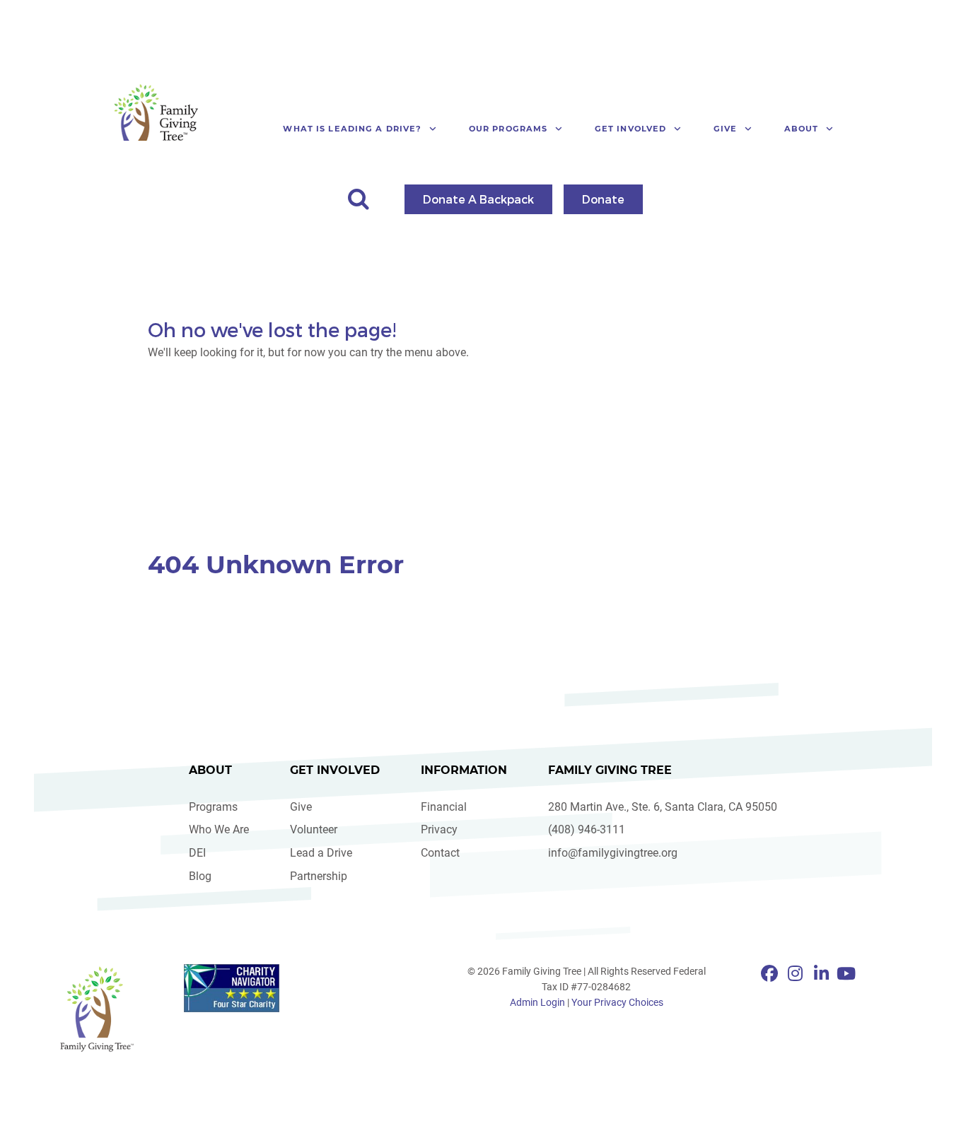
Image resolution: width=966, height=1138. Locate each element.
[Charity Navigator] (231, 988)
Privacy (439, 829)
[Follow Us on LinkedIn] (823, 974)
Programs (213, 807)
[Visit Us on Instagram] (797, 974)
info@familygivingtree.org (612, 853)
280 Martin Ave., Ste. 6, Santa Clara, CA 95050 (662, 807)
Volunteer (313, 829)
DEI (197, 853)
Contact (440, 853)
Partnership (318, 876)
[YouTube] (846, 974)
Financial (444, 807)
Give (301, 807)
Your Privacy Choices (617, 1003)
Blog (200, 876)
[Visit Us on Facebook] (772, 974)
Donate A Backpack (478, 199)
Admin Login (537, 1003)
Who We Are (219, 829)
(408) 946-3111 (586, 829)
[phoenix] (97, 1008)
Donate (603, 199)
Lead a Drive (321, 853)
